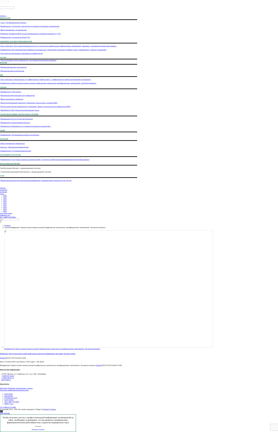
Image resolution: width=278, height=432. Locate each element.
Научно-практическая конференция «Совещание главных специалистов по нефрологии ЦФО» (35, 107)
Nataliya (3, 358)
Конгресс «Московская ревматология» (14, 147)
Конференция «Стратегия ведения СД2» (15, 37)
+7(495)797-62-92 (7, 376)
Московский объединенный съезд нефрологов (17, 95)
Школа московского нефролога (11, 99)
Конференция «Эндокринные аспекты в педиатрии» (19, 135)
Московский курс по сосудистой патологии (16, 119)
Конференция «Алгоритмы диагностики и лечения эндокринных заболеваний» (30, 26)
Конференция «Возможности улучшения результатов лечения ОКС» (25, 126)
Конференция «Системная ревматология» (15, 151)
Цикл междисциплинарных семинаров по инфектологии (21, 53)
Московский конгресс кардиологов (13, 67)
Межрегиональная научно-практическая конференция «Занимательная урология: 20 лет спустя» (36, 180)
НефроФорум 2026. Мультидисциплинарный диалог (19, 110)
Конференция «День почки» (10, 92)
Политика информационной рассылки (14, 390)
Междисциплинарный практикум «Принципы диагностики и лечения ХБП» (29, 103)
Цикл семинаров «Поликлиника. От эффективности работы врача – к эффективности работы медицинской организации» (45, 79)
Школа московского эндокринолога (13, 30)
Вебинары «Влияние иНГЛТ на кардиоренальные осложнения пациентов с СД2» (30, 34)
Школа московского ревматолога (12, 143)
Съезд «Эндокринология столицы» (13, 23)
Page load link (5, 413)
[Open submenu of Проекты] (6, 16)
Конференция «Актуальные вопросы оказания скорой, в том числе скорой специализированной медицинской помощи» (45, 160)
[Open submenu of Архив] (4, 194)
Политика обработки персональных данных (16, 388)
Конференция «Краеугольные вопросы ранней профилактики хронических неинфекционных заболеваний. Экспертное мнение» (48, 83)
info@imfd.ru (6, 380)
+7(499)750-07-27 (7, 378)
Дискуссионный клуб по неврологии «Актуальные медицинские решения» (28, 60)
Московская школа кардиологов (12, 71)
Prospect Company (49, 409)
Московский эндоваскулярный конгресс (15, 123)
